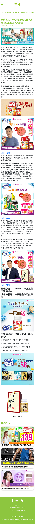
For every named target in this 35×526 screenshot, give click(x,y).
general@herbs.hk (20, 510)
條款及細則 (14, 517)
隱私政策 (21, 517)
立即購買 (5, 152)
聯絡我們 (17, 505)
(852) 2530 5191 (21, 507)
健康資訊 (8, 12)
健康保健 (16, 12)
